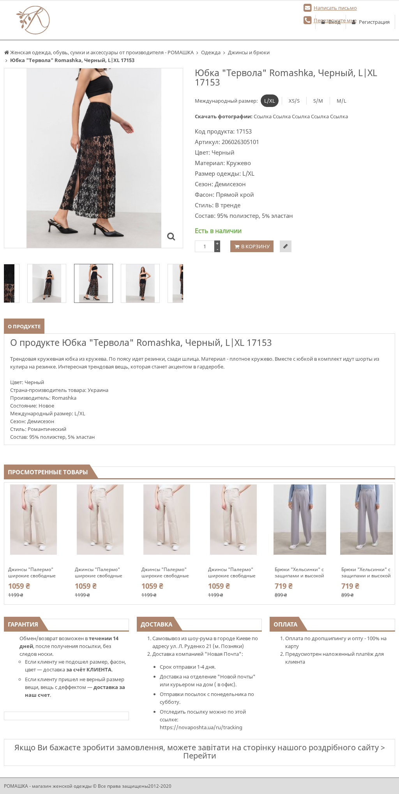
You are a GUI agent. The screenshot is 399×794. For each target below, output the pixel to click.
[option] (93, 158)
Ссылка (263, 116)
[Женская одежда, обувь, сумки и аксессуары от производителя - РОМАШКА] (33, 20)
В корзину (255, 246)
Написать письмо (335, 7)
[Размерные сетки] (285, 246)
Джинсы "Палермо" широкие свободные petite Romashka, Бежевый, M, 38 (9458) (98, 572)
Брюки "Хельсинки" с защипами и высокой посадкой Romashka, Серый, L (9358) (299, 572)
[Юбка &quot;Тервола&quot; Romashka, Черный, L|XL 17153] (171, 236)
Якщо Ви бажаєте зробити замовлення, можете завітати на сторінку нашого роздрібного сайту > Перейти (199, 751)
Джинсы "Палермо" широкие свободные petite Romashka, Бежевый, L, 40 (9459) (32, 572)
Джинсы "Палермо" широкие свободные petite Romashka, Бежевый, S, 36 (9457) (166, 572)
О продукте (24, 326)
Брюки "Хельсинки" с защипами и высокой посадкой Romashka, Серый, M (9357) (366, 572)
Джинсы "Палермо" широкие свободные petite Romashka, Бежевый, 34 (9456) (232, 572)
